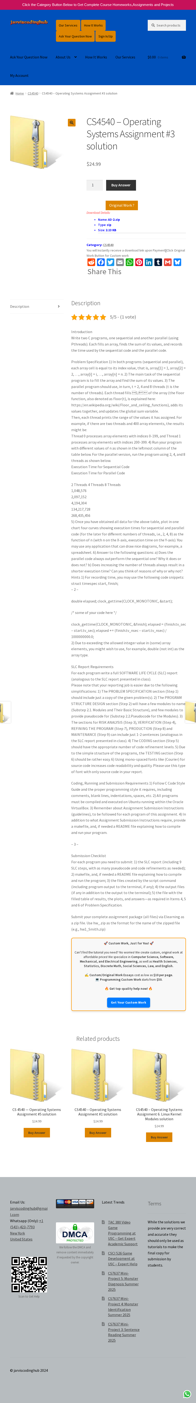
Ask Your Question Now (75, 36)
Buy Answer (121, 185)
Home (20, 93)
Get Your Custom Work (128, 1002)
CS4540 (33, 93)
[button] (72, 122)
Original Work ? (121, 205)
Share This (104, 271)
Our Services (68, 25)
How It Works (93, 25)
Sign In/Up (105, 36)
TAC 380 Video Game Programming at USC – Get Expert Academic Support (123, 1233)
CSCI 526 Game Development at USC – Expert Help (122, 1258)
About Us (63, 57)
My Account (19, 75)
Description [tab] (19, 306)
